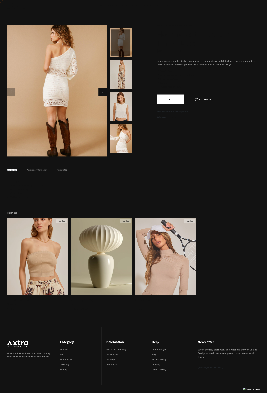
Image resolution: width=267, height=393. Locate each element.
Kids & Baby (66, 359)
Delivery (156, 364)
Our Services (112, 354)
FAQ (154, 354)
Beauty (63, 369)
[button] (102, 92)
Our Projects (112, 359)
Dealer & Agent (159, 349)
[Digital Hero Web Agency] (16, 5)
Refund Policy (159, 359)
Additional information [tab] (37, 170)
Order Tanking (159, 369)
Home (159, 25)
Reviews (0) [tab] (62, 170)
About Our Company (116, 349)
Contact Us (111, 364)
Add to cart (206, 99)
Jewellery (65, 364)
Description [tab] (12, 170)
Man (62, 354)
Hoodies (172, 117)
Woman (64, 349)
